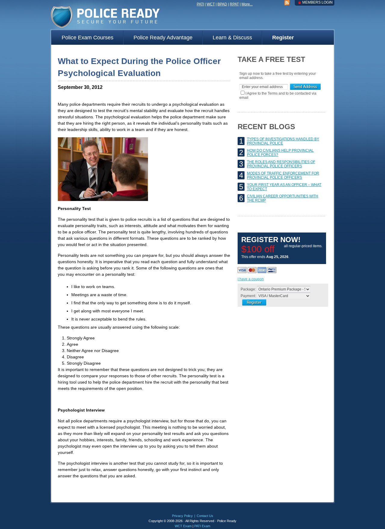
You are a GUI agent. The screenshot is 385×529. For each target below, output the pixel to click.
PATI (200, 4)
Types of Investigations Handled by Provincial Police (283, 141)
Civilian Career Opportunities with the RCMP (282, 198)
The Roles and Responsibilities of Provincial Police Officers (281, 164)
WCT (211, 4)
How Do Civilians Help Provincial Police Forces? (280, 152)
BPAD (222, 4)
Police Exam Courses (87, 38)
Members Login (317, 2)
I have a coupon (251, 279)
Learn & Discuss (232, 38)
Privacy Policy (182, 516)
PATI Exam (202, 526)
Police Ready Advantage (163, 38)
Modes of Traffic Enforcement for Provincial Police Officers (283, 175)
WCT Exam (183, 526)
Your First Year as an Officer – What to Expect (284, 187)
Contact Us (205, 516)
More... (247, 4)
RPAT (234, 4)
